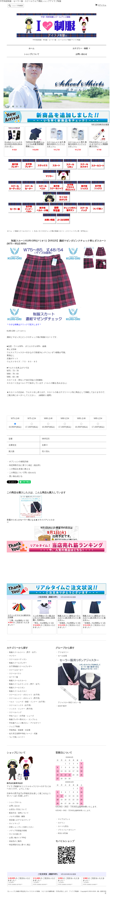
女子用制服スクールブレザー (20, 666)
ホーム (31, 48)
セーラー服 (13, 677)
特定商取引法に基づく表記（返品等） (25, 465)
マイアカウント (64, 819)
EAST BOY (62, 706)
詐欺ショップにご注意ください (21, 827)
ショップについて (31, 54)
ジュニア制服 (14, 726)
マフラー (12, 656)
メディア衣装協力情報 (18, 831)
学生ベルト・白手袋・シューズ (21, 716)
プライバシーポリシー (67, 830)
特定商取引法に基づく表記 (19, 845)
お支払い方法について (18, 809)
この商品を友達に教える (19, 469)
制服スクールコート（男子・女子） (23, 652)
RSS (60, 833)
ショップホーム (15, 802)
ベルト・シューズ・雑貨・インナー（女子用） (27, 702)
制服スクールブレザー (18, 663)
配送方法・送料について (19, 813)
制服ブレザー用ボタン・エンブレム (23, 719)
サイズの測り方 (15, 834)
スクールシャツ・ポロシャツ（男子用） (25, 698)
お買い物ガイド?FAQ (17, 838)
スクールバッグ (15, 712)
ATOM (65, 833)
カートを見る (63, 826)
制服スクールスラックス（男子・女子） (25, 684)
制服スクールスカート (23, 231)
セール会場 (62, 656)
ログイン (61, 823)
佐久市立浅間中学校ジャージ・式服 (23, 734)
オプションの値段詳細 (18, 461)
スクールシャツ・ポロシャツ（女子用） (25, 695)
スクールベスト (15, 673)
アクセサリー (63, 652)
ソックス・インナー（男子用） (21, 709)
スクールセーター (16, 670)
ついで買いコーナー (17, 737)
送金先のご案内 (15, 841)
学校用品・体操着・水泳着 (19, 730)
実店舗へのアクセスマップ (19, 820)
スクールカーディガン (18, 659)
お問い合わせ (81, 54)
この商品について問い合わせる (22, 472)
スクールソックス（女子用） (20, 705)
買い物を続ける (16, 476)
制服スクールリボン (17, 688)
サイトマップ (14, 823)
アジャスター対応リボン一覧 (69, 702)
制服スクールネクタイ (18, 691)
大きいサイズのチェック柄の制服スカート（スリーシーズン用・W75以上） (61, 231)
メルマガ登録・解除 (17, 816)
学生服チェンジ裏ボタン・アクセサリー (25, 723)
